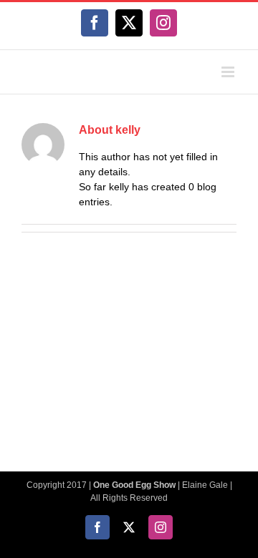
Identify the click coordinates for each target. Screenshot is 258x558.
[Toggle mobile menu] (228, 71)
